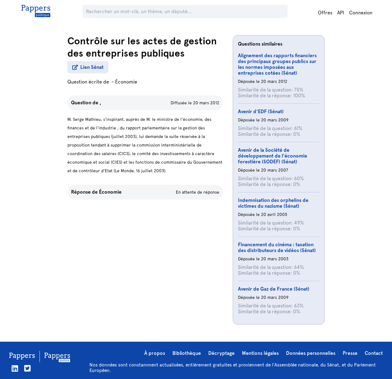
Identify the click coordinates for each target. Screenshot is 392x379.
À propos (154, 353)
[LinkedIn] (15, 368)
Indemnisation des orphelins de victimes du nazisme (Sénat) (273, 203)
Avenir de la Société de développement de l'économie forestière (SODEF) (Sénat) (272, 156)
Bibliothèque (186, 353)
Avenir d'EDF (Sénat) (261, 111)
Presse (350, 353)
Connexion (360, 13)
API (340, 13)
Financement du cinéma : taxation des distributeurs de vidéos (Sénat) (277, 247)
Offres (325, 13)
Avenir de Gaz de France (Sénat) (273, 289)
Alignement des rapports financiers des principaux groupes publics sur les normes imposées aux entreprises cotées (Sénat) (277, 64)
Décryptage (221, 353)
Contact (374, 353)
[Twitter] (27, 368)
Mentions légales (260, 353)
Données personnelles (310, 353)
